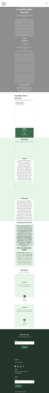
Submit (24, 347)
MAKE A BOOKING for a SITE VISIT (19, 103)
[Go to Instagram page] (18, 366)
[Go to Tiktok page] (20, 366)
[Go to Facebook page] (15, 366)
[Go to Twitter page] (23, 366)
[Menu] (46, 3)
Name (16, 340)
